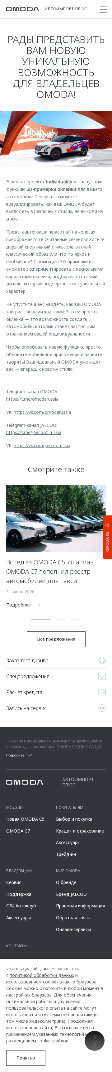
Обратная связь (73, 917)
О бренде (66, 882)
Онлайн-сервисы (73, 929)
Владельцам (19, 870)
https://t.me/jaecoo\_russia (33, 432)
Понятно (25, 1058)
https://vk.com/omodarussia (42, 412)
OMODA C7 (18, 831)
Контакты (16, 946)
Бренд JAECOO (71, 894)
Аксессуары (68, 842)
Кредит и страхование (80, 831)
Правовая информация (80, 906)
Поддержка (18, 894)
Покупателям (69, 807)
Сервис (13, 882)
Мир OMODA (68, 870)
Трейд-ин (66, 854)
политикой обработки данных (42, 975)
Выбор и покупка (74, 819)
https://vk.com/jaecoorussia (42, 445)
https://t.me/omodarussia (32, 399)
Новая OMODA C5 (25, 819)
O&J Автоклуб (21, 906)
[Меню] (103, 9)
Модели (14, 807)
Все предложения (56, 639)
